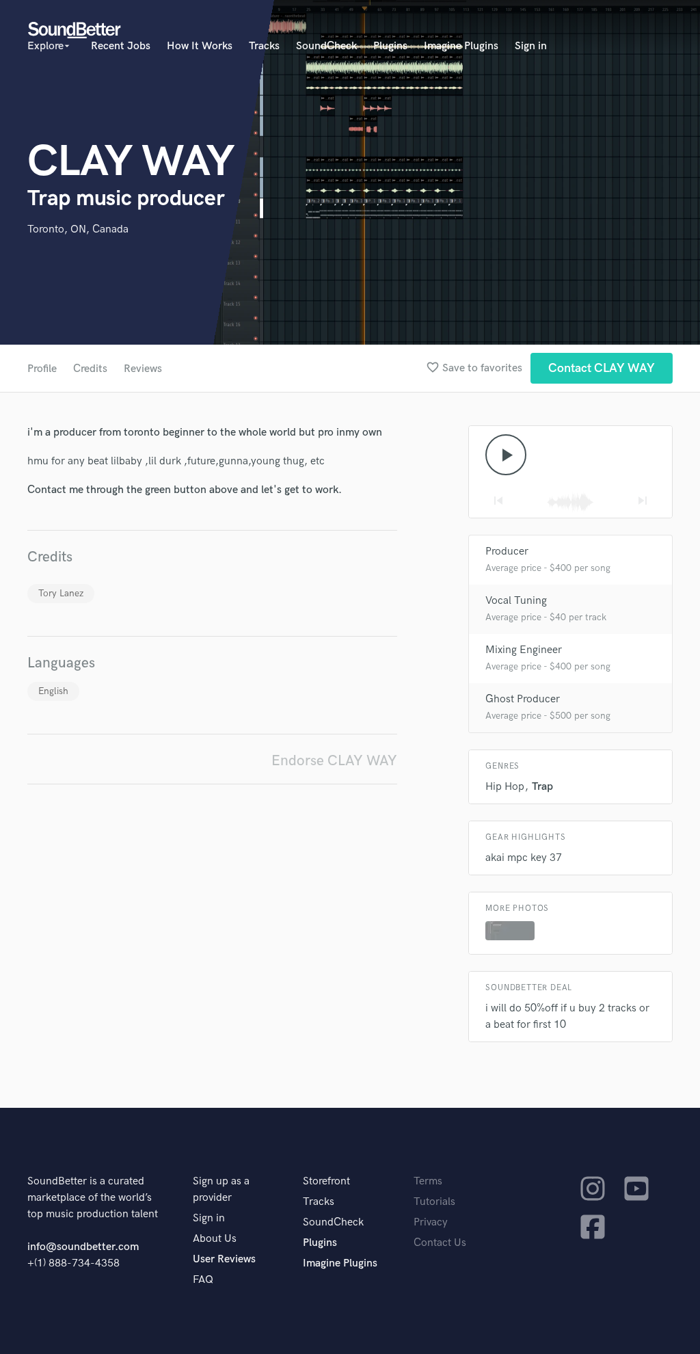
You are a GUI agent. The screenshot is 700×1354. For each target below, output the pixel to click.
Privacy (431, 1222)
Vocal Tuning (516, 600)
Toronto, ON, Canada (78, 229)
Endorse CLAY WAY (334, 760)
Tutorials (434, 1201)
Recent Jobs (120, 46)
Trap (542, 786)
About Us (215, 1238)
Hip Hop (504, 786)
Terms (428, 1181)
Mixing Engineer (523, 649)
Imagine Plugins (461, 46)
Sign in (531, 46)
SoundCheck (326, 46)
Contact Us (440, 1242)
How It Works (199, 46)
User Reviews (224, 1259)
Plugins (390, 46)
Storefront (326, 1181)
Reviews (143, 368)
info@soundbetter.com (83, 1246)
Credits (90, 368)
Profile (42, 368)
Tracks (264, 46)
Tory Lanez (60, 593)
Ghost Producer (522, 699)
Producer (506, 551)
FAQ (203, 1279)
